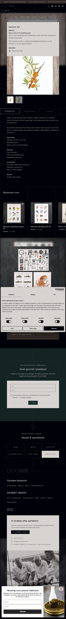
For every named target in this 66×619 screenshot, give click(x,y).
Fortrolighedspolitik (25, 397)
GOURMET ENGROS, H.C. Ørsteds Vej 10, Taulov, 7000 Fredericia (32, 544)
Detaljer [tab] (33, 294)
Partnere (43, 498)
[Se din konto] (49, 6)
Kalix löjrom (33, 454)
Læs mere (12, 48)
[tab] (10, 111)
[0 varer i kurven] (59, 6)
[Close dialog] (61, 589)
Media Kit (49, 498)
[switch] (24, 321)
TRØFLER (20, 485)
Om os (8, 498)
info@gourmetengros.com (21, 541)
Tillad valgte (33, 328)
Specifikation (29, 111)
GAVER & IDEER (25, 17)
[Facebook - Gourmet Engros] (11, 510)
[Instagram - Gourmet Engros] (8, 510)
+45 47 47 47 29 (18, 538)
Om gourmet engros (20, 532)
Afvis (12, 328)
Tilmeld (23, 611)
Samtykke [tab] (11, 294)
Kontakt (37, 498)
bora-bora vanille (15, 454)
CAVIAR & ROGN (11, 485)
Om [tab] (54, 294)
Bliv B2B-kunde (16, 498)
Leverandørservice (28, 498)
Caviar (15, 447)
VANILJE (27, 485)
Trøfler (33, 447)
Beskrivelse (10, 111)
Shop (16, 17)
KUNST (34, 17)
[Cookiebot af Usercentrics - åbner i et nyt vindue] (56, 289)
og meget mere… (50, 454)
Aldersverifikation (11, 502)
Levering (49, 111)
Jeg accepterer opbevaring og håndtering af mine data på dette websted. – (31, 396)
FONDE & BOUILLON (37, 485)
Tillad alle (54, 328)
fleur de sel (50, 447)
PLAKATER (42, 17)
